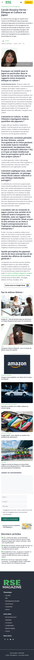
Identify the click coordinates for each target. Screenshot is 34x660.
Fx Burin (7, 41)
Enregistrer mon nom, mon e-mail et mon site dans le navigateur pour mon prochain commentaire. (17, 512)
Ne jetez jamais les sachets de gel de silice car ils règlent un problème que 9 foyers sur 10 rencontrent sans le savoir (17, 547)
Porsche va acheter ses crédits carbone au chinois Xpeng (14, 407)
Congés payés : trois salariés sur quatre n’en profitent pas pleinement (15, 436)
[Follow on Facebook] (5, 639)
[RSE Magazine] (8, 2)
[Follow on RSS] (13, 639)
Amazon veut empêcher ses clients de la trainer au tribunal (16, 378)
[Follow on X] (7, 639)
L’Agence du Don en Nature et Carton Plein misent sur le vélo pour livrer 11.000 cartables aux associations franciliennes (16, 466)
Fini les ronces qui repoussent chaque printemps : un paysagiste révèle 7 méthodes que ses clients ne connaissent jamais (16, 561)
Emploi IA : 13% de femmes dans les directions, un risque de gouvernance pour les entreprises (16, 320)
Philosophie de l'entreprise (10, 6)
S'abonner (29, 2)
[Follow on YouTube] (10, 639)
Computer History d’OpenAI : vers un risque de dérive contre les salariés (16, 349)
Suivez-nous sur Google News (15, 285)
